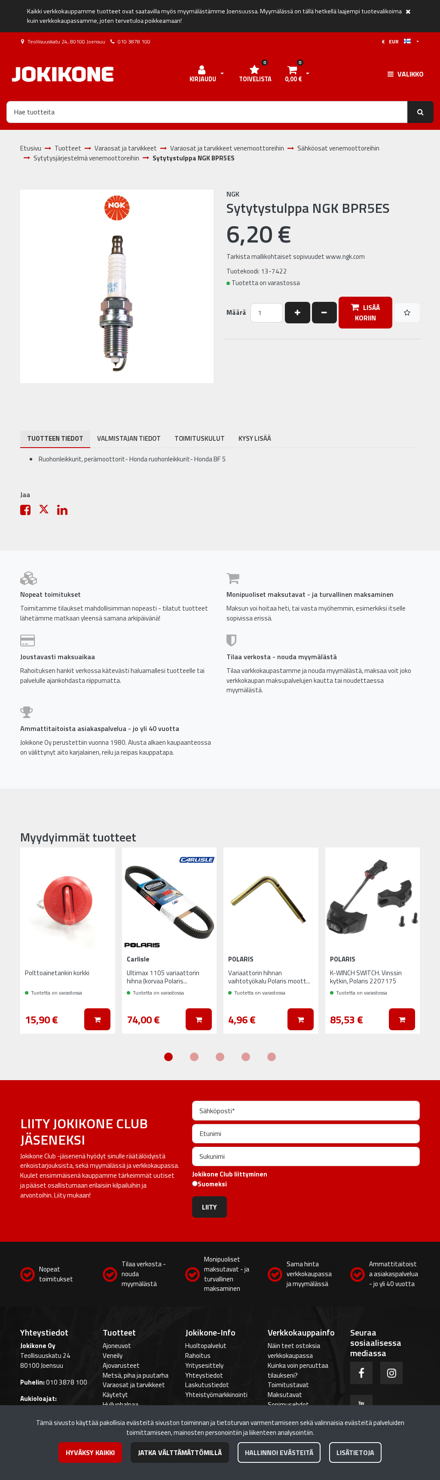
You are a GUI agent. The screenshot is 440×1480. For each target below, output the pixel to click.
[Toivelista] (407, 312)
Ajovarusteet (121, 1365)
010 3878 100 (134, 41)
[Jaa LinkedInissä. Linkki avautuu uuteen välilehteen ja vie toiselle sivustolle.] (65, 512)
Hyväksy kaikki (90, 1452)
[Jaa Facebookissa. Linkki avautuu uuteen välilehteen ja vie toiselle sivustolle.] (29, 512)
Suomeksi (212, 1184)
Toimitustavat (288, 1385)
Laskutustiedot (207, 1385)
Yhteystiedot (204, 1375)
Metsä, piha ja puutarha (135, 1375)
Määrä (236, 312)
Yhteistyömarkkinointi (216, 1395)
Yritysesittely (204, 1365)
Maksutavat (285, 1395)
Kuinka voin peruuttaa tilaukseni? (298, 1370)
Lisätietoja (355, 1452)
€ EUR (393, 41)
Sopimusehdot (288, 1404)
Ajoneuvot (117, 1346)
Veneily (112, 1355)
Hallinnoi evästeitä (279, 1452)
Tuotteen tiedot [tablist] (55, 438)
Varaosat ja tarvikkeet (134, 1385)
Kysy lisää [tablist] (254, 438)
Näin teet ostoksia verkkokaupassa (294, 1350)
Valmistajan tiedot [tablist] (129, 438)
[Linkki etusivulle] (62, 74)
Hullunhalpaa (120, 1404)
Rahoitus (198, 1355)
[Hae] (420, 112)
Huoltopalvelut (205, 1346)
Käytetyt (115, 1395)
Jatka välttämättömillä (180, 1452)
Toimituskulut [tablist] (199, 438)
